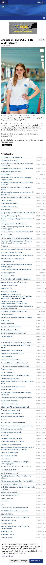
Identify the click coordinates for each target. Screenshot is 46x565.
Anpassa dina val (8, 556)
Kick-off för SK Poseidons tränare (12, 157)
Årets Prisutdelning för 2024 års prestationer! (16, 279)
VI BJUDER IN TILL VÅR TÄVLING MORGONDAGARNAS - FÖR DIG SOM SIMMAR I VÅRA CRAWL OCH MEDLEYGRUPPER (16, 296)
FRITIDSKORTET (6, 175)
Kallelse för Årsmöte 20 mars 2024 (12, 353)
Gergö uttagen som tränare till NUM (13, 387)
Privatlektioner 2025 (7, 314)
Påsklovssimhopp (7, 200)
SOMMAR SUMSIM (7, 514)
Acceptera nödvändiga (19, 561)
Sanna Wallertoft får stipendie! (11, 413)
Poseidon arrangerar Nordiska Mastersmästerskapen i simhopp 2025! (14, 302)
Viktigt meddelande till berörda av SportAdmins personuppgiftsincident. (17, 307)
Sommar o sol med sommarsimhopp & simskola (17, 426)
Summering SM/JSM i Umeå (10, 379)
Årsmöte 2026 (5, 210)
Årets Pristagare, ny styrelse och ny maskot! (16, 342)
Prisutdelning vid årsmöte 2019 (11, 438)
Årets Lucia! (5, 320)
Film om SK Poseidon (8, 372)
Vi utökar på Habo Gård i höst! (11, 172)
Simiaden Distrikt (6, 538)
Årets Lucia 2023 (6, 369)
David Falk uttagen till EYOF (10, 473)
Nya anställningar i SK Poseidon (11, 432)
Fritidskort (4, 246)
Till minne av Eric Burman (9, 453)
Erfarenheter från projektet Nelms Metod (15, 407)
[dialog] (23, 552)
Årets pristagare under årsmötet (12, 429)
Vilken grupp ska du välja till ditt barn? (13, 224)
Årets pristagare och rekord (10, 410)
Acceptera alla (36, 561)
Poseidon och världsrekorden (11, 327)
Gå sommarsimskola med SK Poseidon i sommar (17, 255)
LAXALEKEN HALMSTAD (8, 470)
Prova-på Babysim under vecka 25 (12, 258)
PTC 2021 (4, 420)
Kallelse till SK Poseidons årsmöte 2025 (14, 282)
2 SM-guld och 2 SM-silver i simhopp (13, 423)
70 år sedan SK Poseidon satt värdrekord (15, 366)
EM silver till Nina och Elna (9, 330)
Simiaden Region (6, 531)
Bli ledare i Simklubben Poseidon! (12, 252)
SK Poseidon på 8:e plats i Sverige (12, 441)
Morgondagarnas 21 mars (9, 206)
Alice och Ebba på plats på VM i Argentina (15, 375)
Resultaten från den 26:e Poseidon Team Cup (16, 467)
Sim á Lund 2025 (6, 235)
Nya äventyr (5, 435)
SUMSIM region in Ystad (9, 492)
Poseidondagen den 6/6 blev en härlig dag (15, 517)
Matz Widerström (7, 357)
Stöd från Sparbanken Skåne (11, 360)
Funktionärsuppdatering (9, 203)
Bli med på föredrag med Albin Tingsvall (14, 363)
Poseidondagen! (6, 336)
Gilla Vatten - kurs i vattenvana (11, 350)
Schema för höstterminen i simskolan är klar (16, 270)
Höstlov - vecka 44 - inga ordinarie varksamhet (16, 238)
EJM (2, 505)
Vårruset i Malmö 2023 (8, 390)
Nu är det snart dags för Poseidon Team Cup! (16, 249)
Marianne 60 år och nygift (9, 160)
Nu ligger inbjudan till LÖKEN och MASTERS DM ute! (18, 213)
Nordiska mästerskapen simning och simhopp (16, 398)
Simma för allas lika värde (9, 495)
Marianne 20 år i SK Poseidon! (11, 445)
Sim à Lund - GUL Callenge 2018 (11, 484)
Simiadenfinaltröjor (7, 534)
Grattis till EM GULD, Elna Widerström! (17, 41)
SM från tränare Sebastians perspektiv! (14, 508)
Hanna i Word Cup (7, 498)
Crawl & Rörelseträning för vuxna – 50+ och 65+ (17, 168)
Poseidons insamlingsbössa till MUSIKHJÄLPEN (16, 317)
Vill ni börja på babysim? (9, 292)
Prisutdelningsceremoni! (9, 285)
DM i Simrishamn (6, 523)
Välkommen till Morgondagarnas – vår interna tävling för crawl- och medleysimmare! (16, 242)
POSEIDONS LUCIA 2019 (9, 456)
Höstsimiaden (5, 459)
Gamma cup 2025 (7, 288)
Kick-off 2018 (5, 501)
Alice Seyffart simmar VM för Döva (12, 416)
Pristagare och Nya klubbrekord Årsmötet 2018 (16, 481)
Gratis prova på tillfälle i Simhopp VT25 (14, 311)
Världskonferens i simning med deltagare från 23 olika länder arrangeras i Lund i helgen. (17, 448)
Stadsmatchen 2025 (7, 276)
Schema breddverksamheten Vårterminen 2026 (17, 232)
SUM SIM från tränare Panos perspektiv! (14, 511)
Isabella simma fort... (8, 324)
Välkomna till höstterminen (10, 404)
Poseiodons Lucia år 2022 (9, 401)
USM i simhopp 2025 (7, 262)
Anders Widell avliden (8, 520)
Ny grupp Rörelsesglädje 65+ (10, 216)
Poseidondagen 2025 (8, 273)
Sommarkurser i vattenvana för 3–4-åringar (15, 197)
